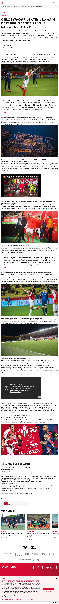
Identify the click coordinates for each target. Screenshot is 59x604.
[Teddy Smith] (42, 554)
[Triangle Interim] (34, 554)
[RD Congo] (9, 554)
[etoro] (36, 560)
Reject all (48, 591)
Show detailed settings (7, 599)
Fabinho (47, 205)
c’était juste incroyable (20, 410)
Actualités (7, 6)
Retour (4, 12)
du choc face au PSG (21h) (35, 57)
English (4, 578)
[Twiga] (27, 554)
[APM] (25, 547)
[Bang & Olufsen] (50, 554)
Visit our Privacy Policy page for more (24, 599)
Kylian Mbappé (24, 168)
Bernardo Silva (47, 206)
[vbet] (19, 554)
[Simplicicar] (25, 560)
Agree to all (48, 588)
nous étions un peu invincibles (30, 165)
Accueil (2, 6)
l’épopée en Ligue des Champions (34, 405)
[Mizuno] (33, 547)
